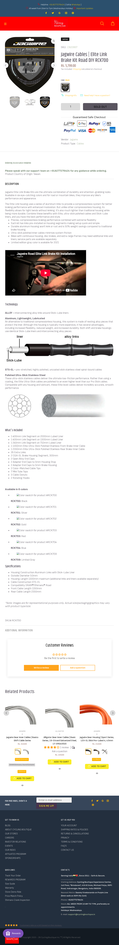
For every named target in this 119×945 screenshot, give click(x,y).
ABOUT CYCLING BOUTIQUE (18, 829)
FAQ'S (64, 846)
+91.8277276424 (56, 4)
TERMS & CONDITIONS (72, 841)
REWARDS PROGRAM (15, 879)
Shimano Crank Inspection (17, 900)
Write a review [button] (41, 667)
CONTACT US (67, 850)
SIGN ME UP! (46, 805)
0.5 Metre (96, 759)
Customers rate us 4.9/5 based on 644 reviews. (41, 925)
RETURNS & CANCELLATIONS (75, 833)
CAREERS (9, 837)
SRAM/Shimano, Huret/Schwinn (21, 765)
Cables (80, 143)
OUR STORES (11, 833)
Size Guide (10, 883)
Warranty (9, 887)
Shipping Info (71, 95)
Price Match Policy (14, 896)
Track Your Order (13, 875)
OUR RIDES (10, 850)
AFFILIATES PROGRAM (15, 854)
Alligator (59, 731)
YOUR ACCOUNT (69, 825)
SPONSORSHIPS (12, 858)
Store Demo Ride (13, 892)
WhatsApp (76, 4)
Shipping (77, 69)
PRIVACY (65, 837)
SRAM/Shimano (22, 759)
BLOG (7, 825)
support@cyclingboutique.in (81, 914)
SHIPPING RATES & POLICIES (74, 829)
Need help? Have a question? (97, 95)
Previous (5, 65)
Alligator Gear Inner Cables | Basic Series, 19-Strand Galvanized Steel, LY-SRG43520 (59, 740)
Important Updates (84, 8)
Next (54, 65)
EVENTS (9, 846)
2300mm (22, 771)
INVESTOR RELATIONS (15, 841)
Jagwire (74, 139)
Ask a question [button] (77, 667)
